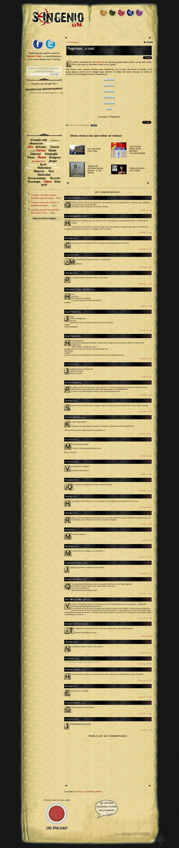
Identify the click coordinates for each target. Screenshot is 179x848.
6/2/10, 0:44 (146, 540)
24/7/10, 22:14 (145, 618)
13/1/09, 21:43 (145, 358)
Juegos (52, 161)
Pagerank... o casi (80, 48)
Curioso (41, 150)
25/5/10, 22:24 (145, 557)
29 (148, 719)
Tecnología (33, 181)
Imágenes (55, 157)
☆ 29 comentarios (72, 42)
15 (148, 480)
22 (148, 599)
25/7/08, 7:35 (146, 267)
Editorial (35, 154)
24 (148, 642)
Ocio (51, 171)
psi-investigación (73, 216)
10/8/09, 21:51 (145, 490)
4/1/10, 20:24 (146, 507)
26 (148, 669)
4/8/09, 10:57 (146, 456)
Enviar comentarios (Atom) (89, 792)
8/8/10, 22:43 (146, 653)
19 (148, 546)
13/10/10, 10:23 (145, 664)
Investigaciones (38, 161)
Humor (93, 125)
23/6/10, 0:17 (146, 573)
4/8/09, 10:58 (146, 474)
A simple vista (38, 140)
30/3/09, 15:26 (145, 411)
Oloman (76, 125)
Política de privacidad (141, 833)
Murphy (52, 164)
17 (148, 513)
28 (148, 702)
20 (148, 563)
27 (148, 686)
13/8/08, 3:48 (146, 306)
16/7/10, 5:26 (146, 594)
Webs (57, 181)
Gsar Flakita (71, 311)
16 (148, 496)
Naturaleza (44, 167)
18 (148, 529)
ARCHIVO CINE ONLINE (77, 289)
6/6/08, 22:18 (146, 210)
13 (148, 439)
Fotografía (51, 154)
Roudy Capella (72, 198)
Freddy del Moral (73, 579)
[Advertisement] (89, 33)
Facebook (31, 56)
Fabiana (69, 480)
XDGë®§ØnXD (72, 417)
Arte (30, 147)
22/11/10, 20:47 (145, 680)
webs (67, 529)
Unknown (69, 658)
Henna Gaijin (71, 382)
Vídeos (47, 181)
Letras (31, 164)
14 (148, 461)
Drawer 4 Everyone (74, 623)
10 (148, 382)
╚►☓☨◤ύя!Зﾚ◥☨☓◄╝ (75, 599)
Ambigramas (55, 140)
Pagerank (99, 62)
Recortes (55, 178)
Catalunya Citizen (74, 563)
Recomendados (37, 178)
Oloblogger (147, 834)
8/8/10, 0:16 (146, 636)
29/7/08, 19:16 (145, 284)
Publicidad (43, 174)
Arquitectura (51, 143)
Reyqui (68, 496)
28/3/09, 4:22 (146, 395)
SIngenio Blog (132, 834)
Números (39, 171)
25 (148, 658)
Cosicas (33, 151)
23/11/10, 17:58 (145, 713)
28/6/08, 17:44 (145, 249)
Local (43, 164)
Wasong (69, 546)
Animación (36, 143)
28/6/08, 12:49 (145, 232)
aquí (79, 691)
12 (148, 417)
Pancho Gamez (72, 669)
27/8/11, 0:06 (146, 730)
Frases (31, 157)
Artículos (40, 147)
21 (148, 579)
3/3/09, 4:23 (146, 377)
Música (28, 167)
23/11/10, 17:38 (145, 697)
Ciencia (54, 147)
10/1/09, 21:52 (145, 330)
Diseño (52, 150)
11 (148, 400)
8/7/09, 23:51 (146, 434)
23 (148, 623)
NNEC (57, 167)
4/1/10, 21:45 (146, 524)
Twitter (39, 56)
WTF (44, 185)
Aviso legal (126, 833)
